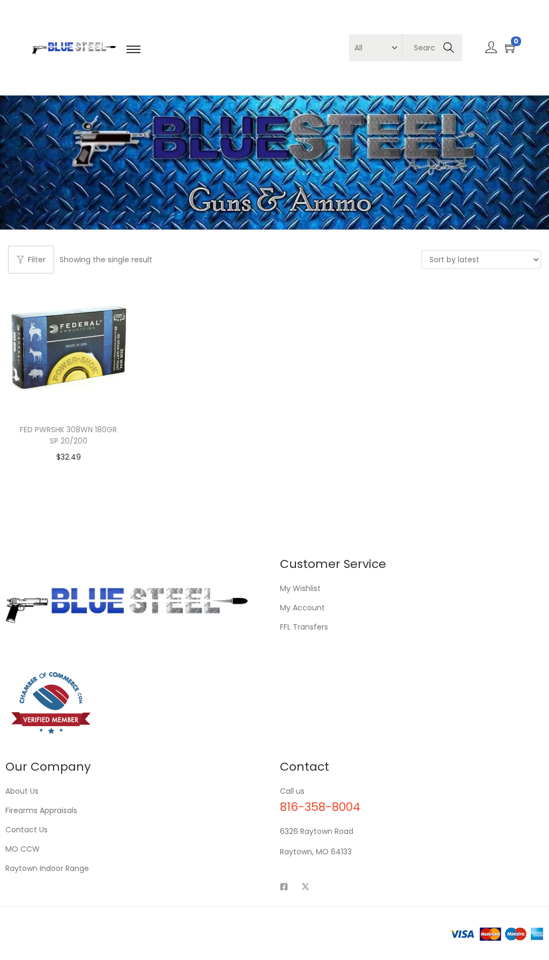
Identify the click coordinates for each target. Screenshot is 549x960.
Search (448, 47)
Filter (37, 259)
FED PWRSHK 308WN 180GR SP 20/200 (68, 435)
